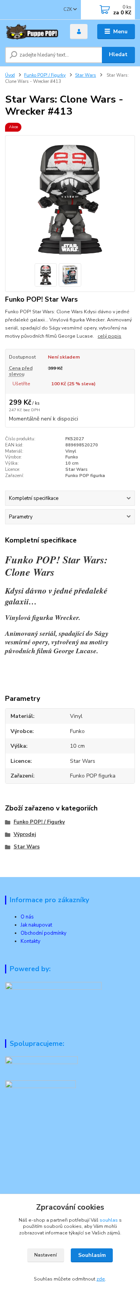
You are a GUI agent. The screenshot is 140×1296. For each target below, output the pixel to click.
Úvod (10, 75)
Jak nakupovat (36, 925)
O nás (27, 916)
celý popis (109, 336)
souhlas (109, 1220)
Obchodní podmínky (43, 933)
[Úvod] (32, 31)
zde (100, 1279)
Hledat (118, 54)
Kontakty (30, 941)
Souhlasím (92, 1255)
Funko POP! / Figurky (45, 75)
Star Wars (85, 75)
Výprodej (25, 834)
